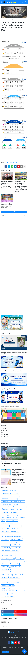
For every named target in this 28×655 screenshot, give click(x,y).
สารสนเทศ (5, 583)
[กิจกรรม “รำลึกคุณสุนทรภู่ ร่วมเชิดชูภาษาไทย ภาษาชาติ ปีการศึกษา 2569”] (7, 198)
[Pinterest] (18, 166)
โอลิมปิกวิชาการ (20, 591)
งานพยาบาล (13, 542)
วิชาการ (5, 580)
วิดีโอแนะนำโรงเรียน (15, 580)
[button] (1, 2)
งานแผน (4, 542)
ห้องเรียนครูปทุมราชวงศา (6, 603)
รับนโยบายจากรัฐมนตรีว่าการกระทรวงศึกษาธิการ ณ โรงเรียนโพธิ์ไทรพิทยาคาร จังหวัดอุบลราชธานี (7, 185)
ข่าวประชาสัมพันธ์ (9, 19)
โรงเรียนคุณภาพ (18, 574)
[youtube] (20, 611)
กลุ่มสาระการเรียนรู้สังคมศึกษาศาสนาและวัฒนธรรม (13, 507)
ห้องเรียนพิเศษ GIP (7, 588)
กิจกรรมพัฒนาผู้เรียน (8, 517)
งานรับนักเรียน (16, 545)
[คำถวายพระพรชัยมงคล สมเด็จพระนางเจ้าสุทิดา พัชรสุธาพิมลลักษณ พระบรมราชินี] (6, 481)
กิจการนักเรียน (20, 517)
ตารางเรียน (3, 428)
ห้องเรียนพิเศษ (15, 583)
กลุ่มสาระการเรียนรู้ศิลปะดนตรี (10, 504)
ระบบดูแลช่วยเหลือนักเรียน (9, 572)
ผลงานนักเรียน (15, 566)
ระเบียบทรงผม (4, 430)
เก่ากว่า (24, 215)
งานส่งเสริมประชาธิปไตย (8, 553)
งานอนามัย (20, 558)
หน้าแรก (2, 19)
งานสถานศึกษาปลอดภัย (8, 558)
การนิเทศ (5, 512)
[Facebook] (6, 166)
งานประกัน (5, 539)
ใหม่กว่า (3, 215)
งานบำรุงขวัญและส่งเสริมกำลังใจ (10, 531)
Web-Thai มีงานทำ (5, 437)
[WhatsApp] (12, 166)
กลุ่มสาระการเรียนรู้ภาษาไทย (9, 499)
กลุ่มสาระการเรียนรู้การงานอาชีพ (10, 490)
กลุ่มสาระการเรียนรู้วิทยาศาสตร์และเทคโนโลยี (13, 501)
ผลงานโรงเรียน (6, 569)
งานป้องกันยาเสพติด (16, 539)
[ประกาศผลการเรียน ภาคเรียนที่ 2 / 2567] (14, 453)
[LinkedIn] (15, 166)
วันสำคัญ (5, 577)
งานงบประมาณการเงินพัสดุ (9, 523)
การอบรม (14, 515)
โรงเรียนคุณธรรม (7, 574)
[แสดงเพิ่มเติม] (24, 166)
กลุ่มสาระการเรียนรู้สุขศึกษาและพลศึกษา (12, 509)
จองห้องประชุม (4, 434)
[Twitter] (9, 166)
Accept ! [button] (5, 652)
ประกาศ (16, 564)
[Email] (21, 166)
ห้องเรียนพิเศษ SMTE (8, 591)
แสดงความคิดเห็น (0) (14, 212)
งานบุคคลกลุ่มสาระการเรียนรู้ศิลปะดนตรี (11, 536)
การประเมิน (5, 515)
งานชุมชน (5, 526)
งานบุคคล (5, 534)
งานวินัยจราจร (16, 547)
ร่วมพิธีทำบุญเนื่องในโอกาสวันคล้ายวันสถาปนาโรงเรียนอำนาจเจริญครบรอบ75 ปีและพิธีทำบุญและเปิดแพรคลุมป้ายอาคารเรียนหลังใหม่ (21, 186)
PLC (11, 593)
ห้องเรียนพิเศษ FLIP (8, 585)
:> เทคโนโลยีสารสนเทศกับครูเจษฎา (8, 605)
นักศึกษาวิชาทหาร (6, 564)
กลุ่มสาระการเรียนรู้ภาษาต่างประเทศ (11, 496)
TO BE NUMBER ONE (8, 596)
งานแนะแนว (5, 528)
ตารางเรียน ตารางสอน (19, 561)
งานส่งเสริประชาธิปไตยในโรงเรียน (10, 550)
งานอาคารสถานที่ (6, 561)
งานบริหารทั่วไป (16, 162)
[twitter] (7, 614)
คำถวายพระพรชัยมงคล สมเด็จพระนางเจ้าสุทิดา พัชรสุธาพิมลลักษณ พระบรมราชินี (19, 481)
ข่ (3, 520)
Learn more (11, 649)
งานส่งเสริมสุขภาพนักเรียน (9, 555)
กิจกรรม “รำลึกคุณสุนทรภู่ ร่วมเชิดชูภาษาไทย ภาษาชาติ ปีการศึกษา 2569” (6, 205)
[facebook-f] (7, 611)
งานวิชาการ (6, 547)
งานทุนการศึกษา (15, 526)
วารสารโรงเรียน (14, 577)
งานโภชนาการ (6, 545)
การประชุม (14, 512)
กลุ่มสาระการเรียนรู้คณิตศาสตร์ (10, 493)
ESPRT (4, 593)
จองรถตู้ (3, 432)
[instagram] (19, 642)
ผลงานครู (5, 566)
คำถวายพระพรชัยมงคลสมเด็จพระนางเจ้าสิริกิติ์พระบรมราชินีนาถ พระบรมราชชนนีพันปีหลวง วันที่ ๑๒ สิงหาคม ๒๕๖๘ (19, 472)
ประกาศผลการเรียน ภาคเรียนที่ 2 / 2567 (12, 465)
